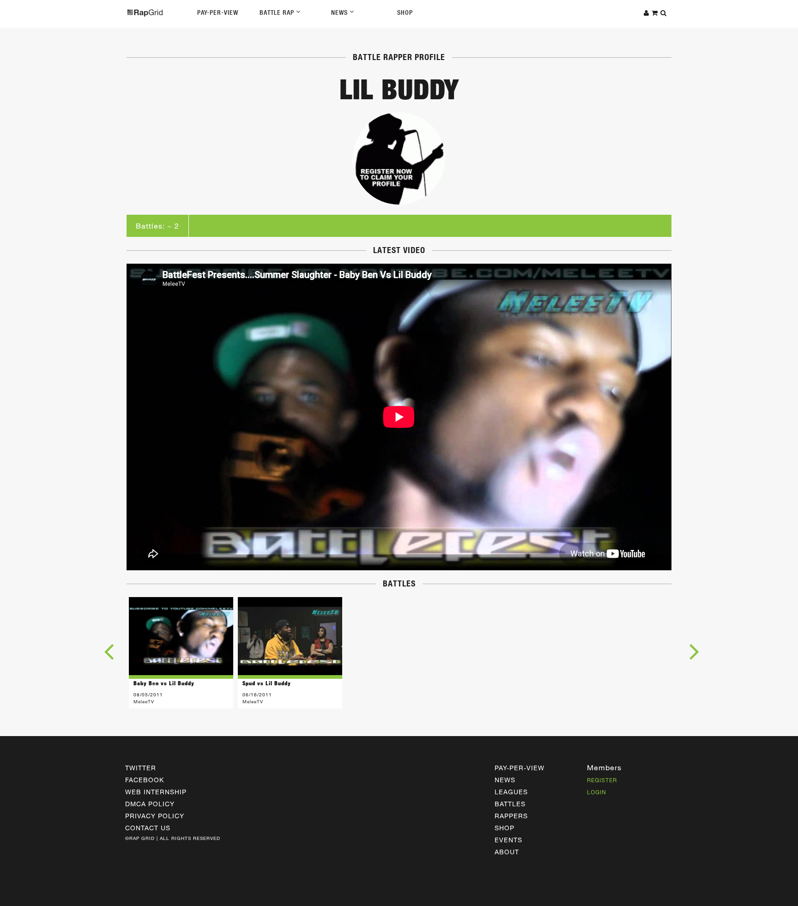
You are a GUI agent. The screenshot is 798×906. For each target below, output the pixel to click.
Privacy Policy (154, 816)
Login (596, 792)
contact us (147, 828)
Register (602, 780)
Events (508, 840)
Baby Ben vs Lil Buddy (163, 683)
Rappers (511, 816)
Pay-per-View (519, 768)
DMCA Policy (150, 804)
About (507, 852)
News (340, 12)
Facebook (144, 780)
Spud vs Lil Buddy (266, 683)
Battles (510, 804)
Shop (405, 12)
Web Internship (156, 792)
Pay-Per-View (217, 12)
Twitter (140, 768)
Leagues (511, 792)
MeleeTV (143, 701)
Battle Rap (278, 12)
